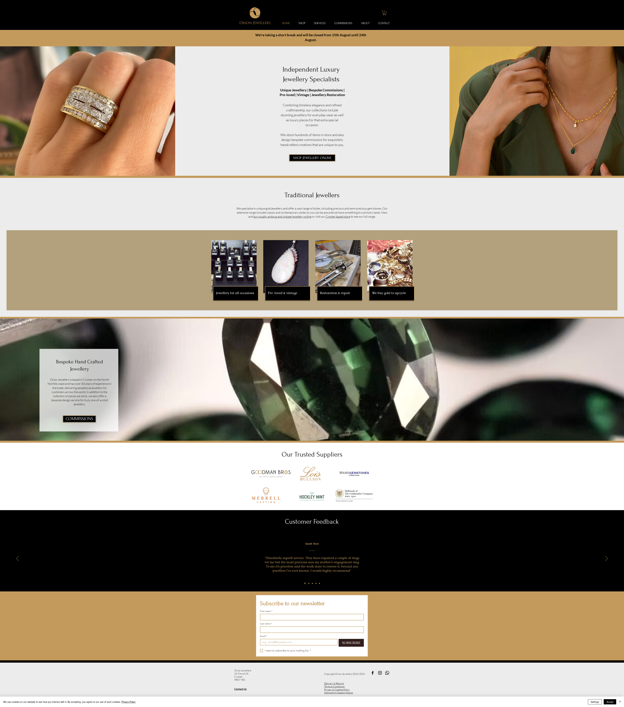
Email (263, 636)
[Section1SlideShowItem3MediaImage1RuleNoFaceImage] (312, 583)
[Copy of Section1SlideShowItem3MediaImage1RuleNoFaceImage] (315, 583)
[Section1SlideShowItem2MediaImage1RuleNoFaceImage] (308, 583)
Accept (609, 701)
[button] (384, 12)
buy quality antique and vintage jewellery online (283, 216)
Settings (595, 701)
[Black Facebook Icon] (372, 672)
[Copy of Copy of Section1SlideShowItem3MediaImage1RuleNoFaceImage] (319, 583)
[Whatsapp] (387, 672)
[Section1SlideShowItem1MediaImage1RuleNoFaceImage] (304, 583)
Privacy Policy (128, 701)
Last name (266, 623)
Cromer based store (338, 216)
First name (266, 611)
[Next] (606, 559)
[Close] (620, 701)
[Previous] (17, 559)
